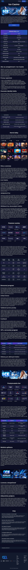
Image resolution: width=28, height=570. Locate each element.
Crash (17, 140)
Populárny (3, 140)
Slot (23, 140)
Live (10, 140)
